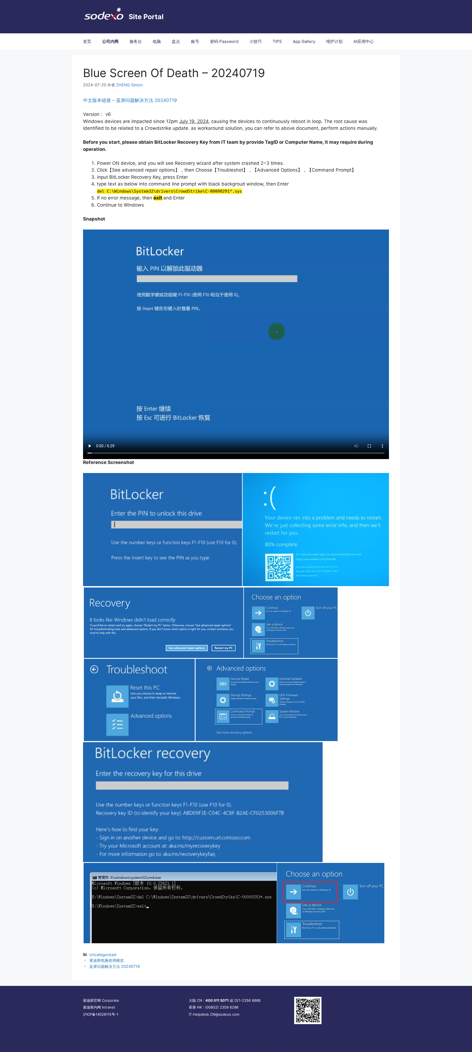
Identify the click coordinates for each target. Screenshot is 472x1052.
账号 (195, 41)
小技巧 (255, 41)
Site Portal (146, 17)
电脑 (157, 41)
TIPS (277, 41)
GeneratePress (266, 1043)
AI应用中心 (363, 41)
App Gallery (304, 41)
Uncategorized (102, 954)
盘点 (176, 41)
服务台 (135, 41)
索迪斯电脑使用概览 (106, 960)
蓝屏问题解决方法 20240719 (114, 966)
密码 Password (224, 41)
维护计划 (334, 41)
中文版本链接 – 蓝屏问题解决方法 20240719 (130, 100)
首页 (87, 41)
